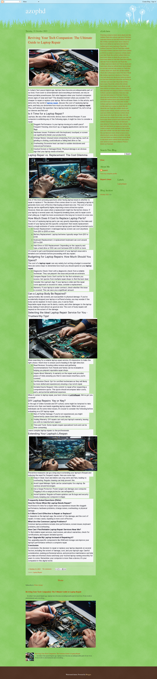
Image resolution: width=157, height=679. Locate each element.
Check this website (111, 37)
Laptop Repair (37, 572)
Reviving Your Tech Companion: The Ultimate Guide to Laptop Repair (60, 39)
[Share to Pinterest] (65, 569)
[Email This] (56, 569)
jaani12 (105, 170)
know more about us (106, 44)
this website (104, 42)
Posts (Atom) (38, 585)
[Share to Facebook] (63, 569)
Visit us (114, 48)
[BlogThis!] (58, 569)
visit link (116, 39)
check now (124, 35)
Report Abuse (105, 179)
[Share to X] (61, 569)
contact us (110, 35)
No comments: (47, 569)
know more (117, 35)
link (121, 44)
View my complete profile (108, 173)
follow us (110, 39)
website (121, 39)
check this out (118, 57)
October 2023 (104, 194)
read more (121, 37)
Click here (103, 35)
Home (60, 580)
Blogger (88, 674)
